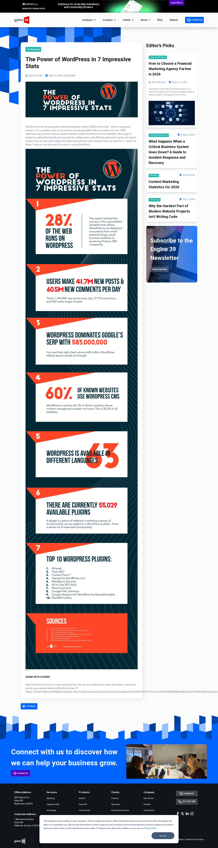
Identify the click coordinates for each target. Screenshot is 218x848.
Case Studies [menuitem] (149, 810)
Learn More (176, 2)
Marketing (154, 175)
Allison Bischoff (159, 82)
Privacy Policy (150, 828)
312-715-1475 (188, 801)
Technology (33, 49)
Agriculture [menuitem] (115, 804)
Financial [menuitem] (115, 798)
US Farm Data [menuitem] (84, 810)
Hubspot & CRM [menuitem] (53, 804)
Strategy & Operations (159, 135)
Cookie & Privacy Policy (194, 839)
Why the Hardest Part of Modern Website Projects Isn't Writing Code (169, 211)
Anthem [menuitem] (82, 798)
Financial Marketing (158, 57)
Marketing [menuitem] (51, 798)
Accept (163, 835)
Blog (159, 19)
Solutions (87, 20)
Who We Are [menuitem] (149, 798)
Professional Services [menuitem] (120, 810)
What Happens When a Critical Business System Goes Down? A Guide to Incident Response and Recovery (169, 152)
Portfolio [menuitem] (147, 804)
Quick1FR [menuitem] (83, 804)
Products (108, 20)
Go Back (31, 706)
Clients (126, 20)
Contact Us (196, 20)
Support (174, 19)
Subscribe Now (159, 269)
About (144, 20)
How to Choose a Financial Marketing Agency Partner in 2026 (170, 68)
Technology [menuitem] (51, 810)
